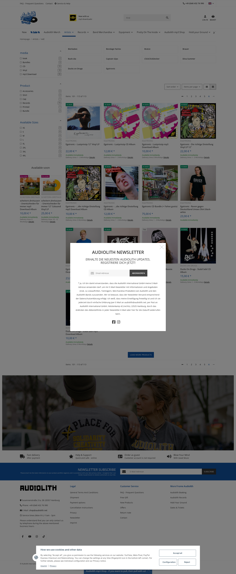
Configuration (169, 562)
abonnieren (138, 273)
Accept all (177, 553)
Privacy (53, 566)
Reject (187, 562)
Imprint (44, 566)
